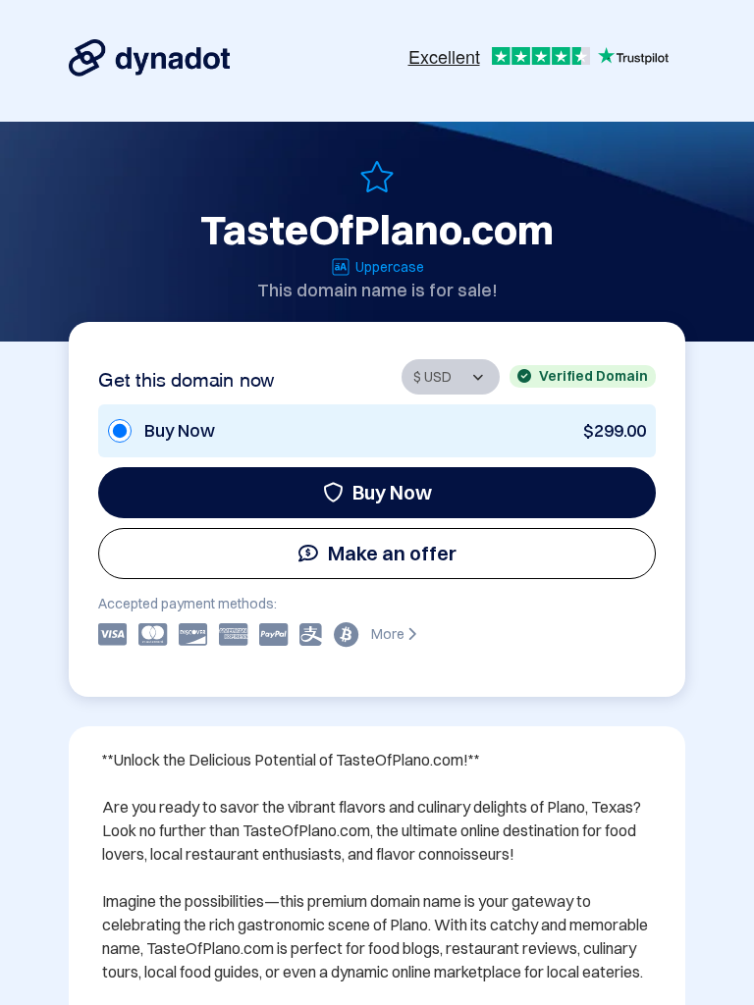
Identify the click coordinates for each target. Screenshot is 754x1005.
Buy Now (392, 492)
